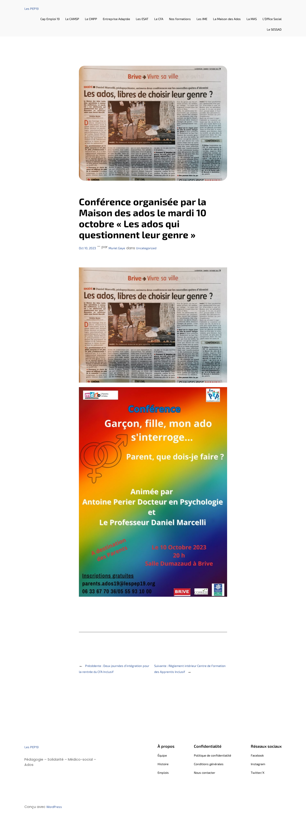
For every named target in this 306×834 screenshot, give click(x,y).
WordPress (54, 807)
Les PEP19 (31, 9)
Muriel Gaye (117, 248)
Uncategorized (146, 248)
